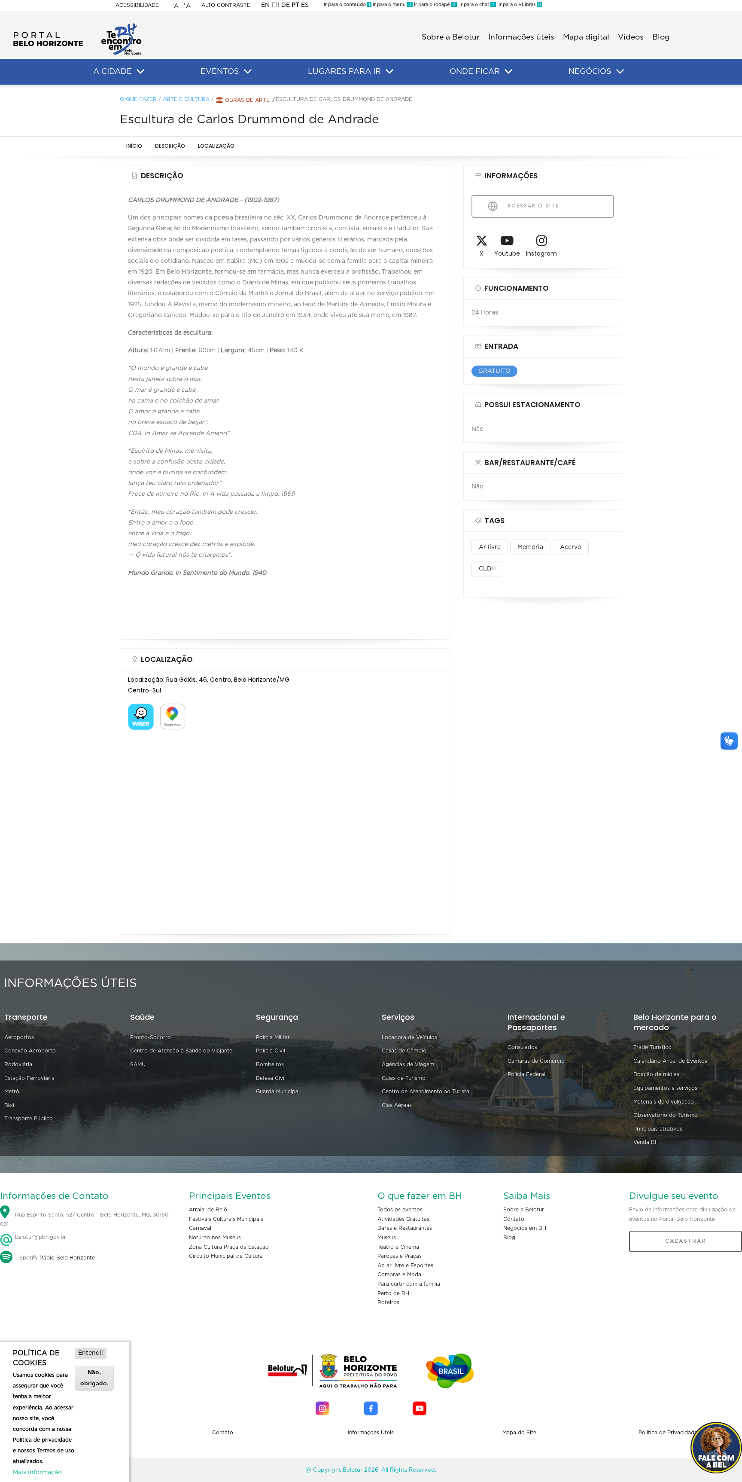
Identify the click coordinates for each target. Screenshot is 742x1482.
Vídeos (631, 37)
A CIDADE (112, 72)
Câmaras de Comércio (536, 1061)
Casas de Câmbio (404, 1050)
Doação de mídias (656, 1074)
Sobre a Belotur (451, 37)
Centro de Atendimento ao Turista (425, 1091)
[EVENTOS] (247, 72)
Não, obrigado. (94, 1377)
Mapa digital (586, 37)
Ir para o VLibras (518, 4)
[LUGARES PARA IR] (389, 72)
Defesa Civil (271, 1078)
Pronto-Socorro (150, 1037)
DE (285, 5)
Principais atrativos (657, 1128)
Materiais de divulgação (663, 1101)
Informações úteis (521, 37)
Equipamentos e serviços (665, 1088)
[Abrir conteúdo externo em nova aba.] (141, 708)
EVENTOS (220, 72)
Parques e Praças (399, 1256)
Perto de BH (393, 1293)
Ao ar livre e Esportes (405, 1265)
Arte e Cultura (186, 99)
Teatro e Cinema (398, 1247)
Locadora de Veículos (409, 1037)
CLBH (487, 569)
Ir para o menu (391, 4)
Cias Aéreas (397, 1105)
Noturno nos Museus (215, 1237)
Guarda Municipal (278, 1091)
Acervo (570, 547)
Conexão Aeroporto (30, 1050)
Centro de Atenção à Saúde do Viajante (181, 1050)
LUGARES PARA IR (344, 72)
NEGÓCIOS (590, 72)
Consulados (522, 1047)
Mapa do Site (519, 1432)
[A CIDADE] (140, 72)
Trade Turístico (652, 1047)
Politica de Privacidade (668, 1432)
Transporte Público (28, 1118)
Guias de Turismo (404, 1078)
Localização (216, 145)
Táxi (9, 1105)
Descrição (170, 145)
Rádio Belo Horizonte (67, 1257)
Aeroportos (19, 1037)
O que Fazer (138, 99)
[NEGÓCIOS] (620, 72)
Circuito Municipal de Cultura (226, 1256)
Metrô (11, 1091)
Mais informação (37, 1473)
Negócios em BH (524, 1228)
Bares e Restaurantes (404, 1228)
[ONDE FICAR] (508, 72)
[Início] (77, 26)
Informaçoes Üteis (371, 1432)
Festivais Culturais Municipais (226, 1219)
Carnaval (200, 1228)
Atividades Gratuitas (403, 1219)
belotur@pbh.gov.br (39, 1237)
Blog (661, 37)
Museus (386, 1237)
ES (305, 5)
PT (295, 5)
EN (265, 5)
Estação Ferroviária (29, 1078)
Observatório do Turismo (665, 1115)
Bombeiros (270, 1064)
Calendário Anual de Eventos (670, 1061)
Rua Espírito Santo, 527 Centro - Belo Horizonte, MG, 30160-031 (85, 1220)
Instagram (541, 253)
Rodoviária (18, 1064)
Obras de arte (247, 100)
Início (134, 145)
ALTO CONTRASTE (225, 5)
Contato (513, 1219)
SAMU (138, 1064)
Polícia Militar (273, 1037)
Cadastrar (685, 1241)
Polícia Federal (526, 1074)
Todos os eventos (400, 1209)
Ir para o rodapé (434, 4)
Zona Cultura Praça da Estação (229, 1247)
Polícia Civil (270, 1050)
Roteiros (388, 1302)
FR (275, 5)
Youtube (507, 253)
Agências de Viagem (408, 1064)
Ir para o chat (476, 4)
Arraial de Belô (208, 1209)
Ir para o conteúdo (347, 4)
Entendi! (90, 1353)
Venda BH (646, 1142)
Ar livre (490, 547)
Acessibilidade (137, 5)
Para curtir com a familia (408, 1284)
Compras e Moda (399, 1274)
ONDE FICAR (475, 72)
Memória (530, 547)
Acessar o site (532, 205)
